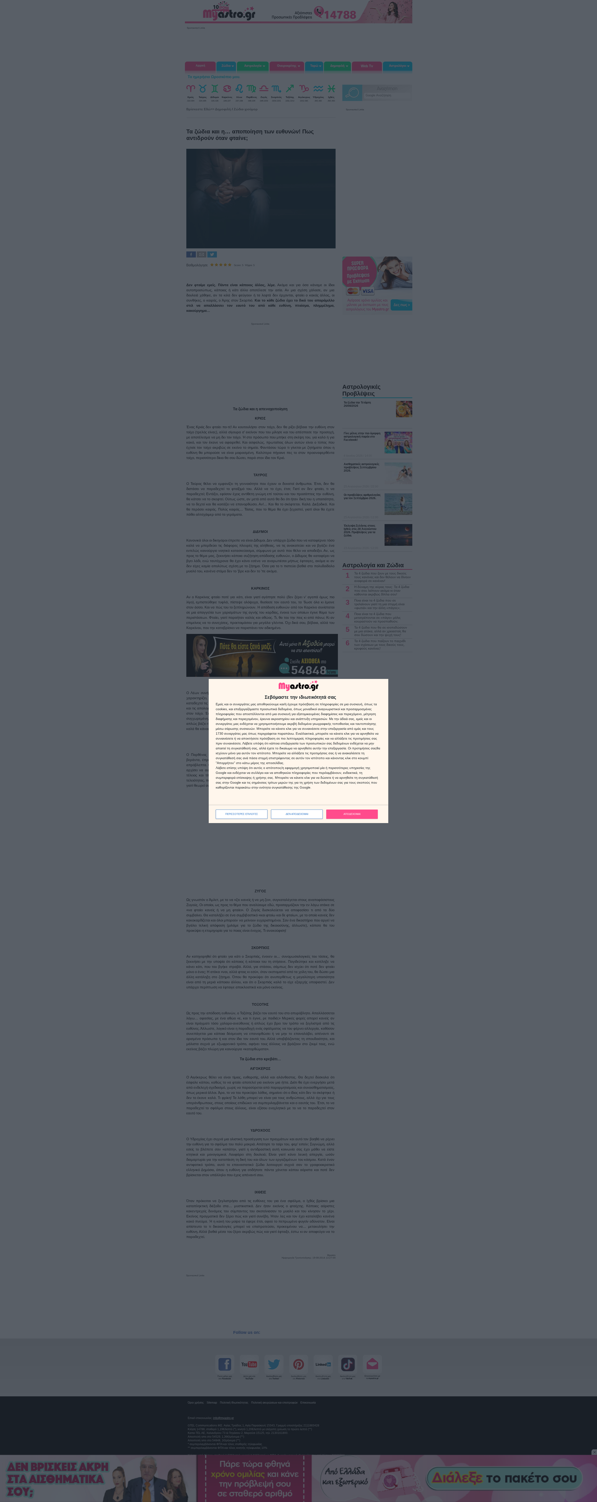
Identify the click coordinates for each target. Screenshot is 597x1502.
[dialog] (298, 751)
